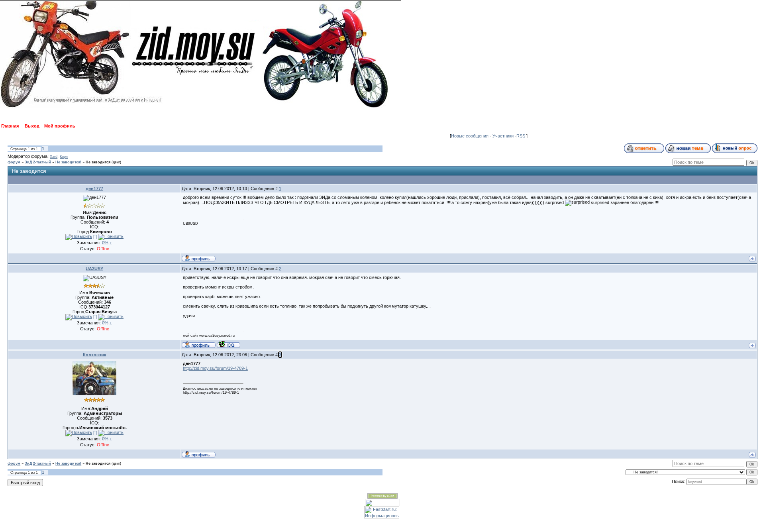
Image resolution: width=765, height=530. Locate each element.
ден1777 (94, 188)
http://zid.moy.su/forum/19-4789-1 (215, 368)
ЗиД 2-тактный (38, 162)
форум (14, 162)
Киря (64, 157)
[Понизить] (111, 237)
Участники (503, 135)
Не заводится (98, 162)
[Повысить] (78, 237)
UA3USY (94, 268)
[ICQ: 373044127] (228, 344)
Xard (53, 157)
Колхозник (94, 354)
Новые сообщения (469, 135)
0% (105, 242)
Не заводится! (68, 162)
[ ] (95, 236)
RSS (520, 135)
